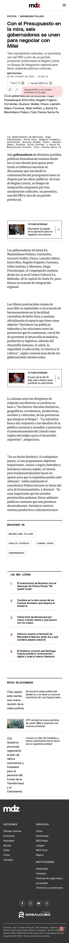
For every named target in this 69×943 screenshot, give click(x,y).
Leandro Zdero (45, 543)
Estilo (6, 850)
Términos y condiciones (49, 887)
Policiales (8, 840)
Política (11, 16)
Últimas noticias (12, 831)
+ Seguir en (15, 83)
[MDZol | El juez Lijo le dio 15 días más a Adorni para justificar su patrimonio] (58, 378)
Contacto (41, 873)
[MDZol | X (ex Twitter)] (46, 903)
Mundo (7, 845)
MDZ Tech (41, 850)
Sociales (8, 859)
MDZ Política (14, 73)
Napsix (40, 855)
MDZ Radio (42, 840)
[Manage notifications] (61, 928)
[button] (64, 5)
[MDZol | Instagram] (30, 903)
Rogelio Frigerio (19, 543)
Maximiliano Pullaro (21, 534)
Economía (8, 836)
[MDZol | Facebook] (22, 903)
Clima (39, 831)
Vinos (6, 855)
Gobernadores (16, 553)
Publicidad (42, 868)
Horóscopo (42, 836)
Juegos (40, 845)
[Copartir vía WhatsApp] (10, 89)
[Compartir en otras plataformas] (17, 89)
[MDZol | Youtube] (38, 903)
